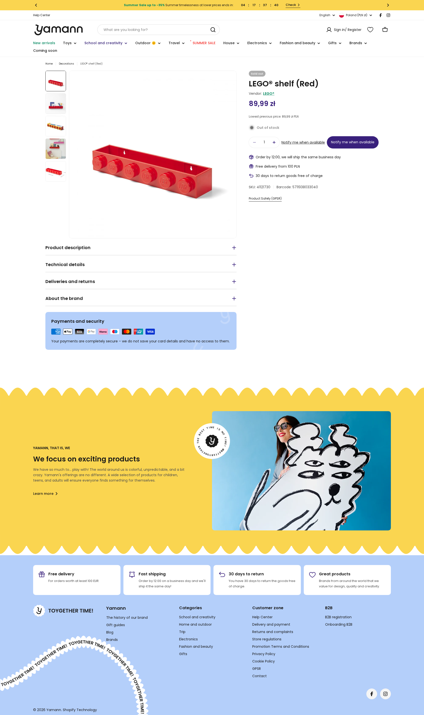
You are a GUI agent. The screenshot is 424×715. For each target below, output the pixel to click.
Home (49, 64)
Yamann (53, 709)
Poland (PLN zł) (356, 15)
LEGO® (268, 93)
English (324, 15)
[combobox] (158, 29)
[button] (36, 5)
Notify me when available (303, 142)
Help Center (41, 15)
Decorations (66, 64)
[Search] (213, 30)
